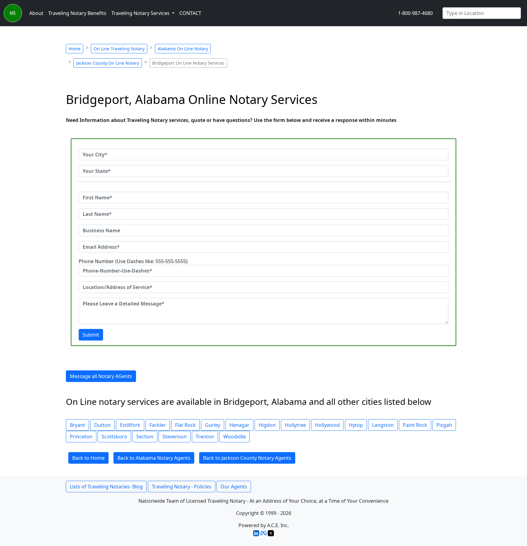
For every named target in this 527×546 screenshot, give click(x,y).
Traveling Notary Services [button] (141, 13)
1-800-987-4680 (415, 13)
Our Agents (233, 486)
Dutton (102, 425)
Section (144, 436)
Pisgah (444, 425)
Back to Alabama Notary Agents (153, 458)
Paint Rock (415, 425)
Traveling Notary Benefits (77, 13)
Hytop (356, 425)
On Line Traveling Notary (119, 49)
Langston (383, 425)
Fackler (157, 425)
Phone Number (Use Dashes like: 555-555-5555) (133, 261)
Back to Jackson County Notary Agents (247, 458)
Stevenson (175, 436)
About (36, 13)
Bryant (77, 425)
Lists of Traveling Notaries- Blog (106, 486)
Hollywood (327, 425)
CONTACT (190, 13)
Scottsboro (114, 436)
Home (75, 49)
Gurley (212, 425)
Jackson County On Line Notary (107, 63)
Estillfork (130, 425)
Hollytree (295, 425)
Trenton (205, 436)
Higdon (267, 425)
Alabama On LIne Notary (183, 49)
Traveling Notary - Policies (181, 486)
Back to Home (88, 458)
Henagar (239, 425)
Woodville (234, 436)
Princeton (81, 436)
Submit (91, 334)
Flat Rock (185, 425)
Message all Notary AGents (101, 376)
